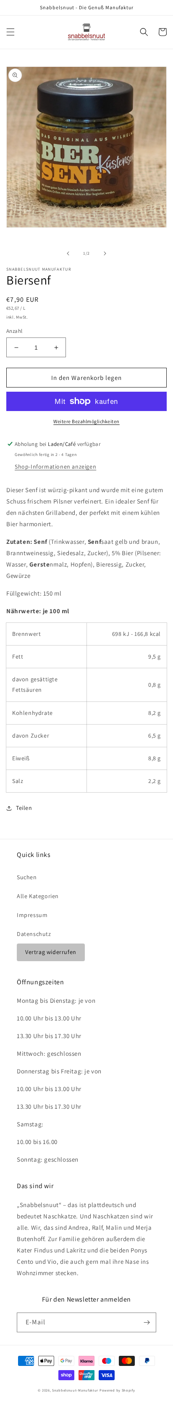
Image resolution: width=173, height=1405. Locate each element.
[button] (10, 32)
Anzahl (14, 331)
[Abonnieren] (146, 1322)
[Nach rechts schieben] (105, 253)
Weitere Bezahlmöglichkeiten (86, 421)
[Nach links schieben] (68, 253)
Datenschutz (34, 934)
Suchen (27, 877)
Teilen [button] (24, 808)
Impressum (32, 915)
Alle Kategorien (38, 896)
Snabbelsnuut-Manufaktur (75, 1390)
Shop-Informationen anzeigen (55, 466)
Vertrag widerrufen (50, 952)
